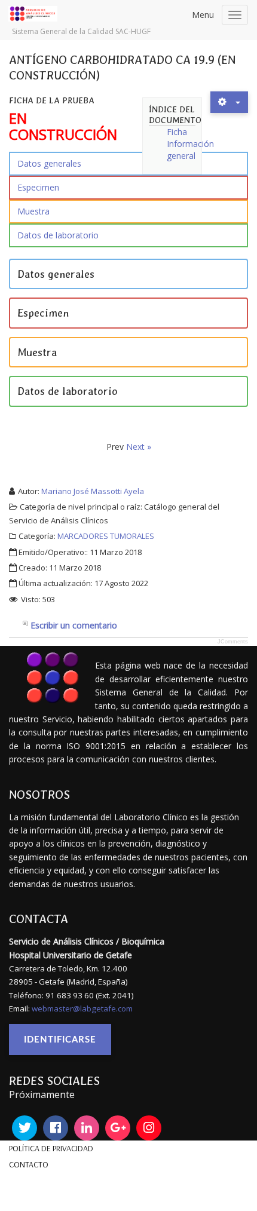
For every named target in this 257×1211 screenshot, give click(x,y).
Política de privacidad (51, 1148)
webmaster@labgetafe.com (82, 1008)
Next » (138, 446)
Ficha (177, 131)
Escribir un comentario (73, 625)
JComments (233, 642)
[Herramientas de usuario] (229, 102)
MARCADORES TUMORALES (105, 536)
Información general (190, 149)
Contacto (28, 1164)
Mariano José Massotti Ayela (92, 491)
